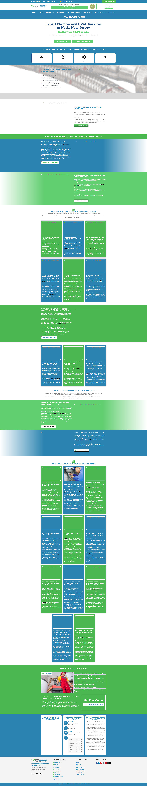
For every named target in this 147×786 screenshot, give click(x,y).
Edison (44, 602)
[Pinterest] (106, 763)
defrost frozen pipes (94, 248)
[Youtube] (101, 763)
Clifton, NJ (90, 487)
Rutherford (45, 506)
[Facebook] (97, 763)
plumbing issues (52, 294)
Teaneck (71, 600)
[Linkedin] (99, 763)
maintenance (90, 439)
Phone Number (71, 727)
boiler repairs (50, 367)
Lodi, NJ (88, 553)
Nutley (66, 538)
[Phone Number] (66, 728)
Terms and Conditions (85, 783)
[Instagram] (108, 763)
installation (78, 439)
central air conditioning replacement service (56, 413)
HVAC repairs (66, 144)
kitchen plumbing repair (69, 280)
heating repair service (62, 323)
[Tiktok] (103, 763)
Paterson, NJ (85, 637)
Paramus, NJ (56, 635)
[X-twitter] (110, 763)
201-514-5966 (37, 774)
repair (82, 439)
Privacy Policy (77, 783)
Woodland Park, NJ (95, 589)
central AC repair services (48, 407)
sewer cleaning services (48, 242)
